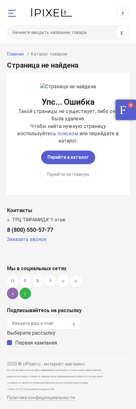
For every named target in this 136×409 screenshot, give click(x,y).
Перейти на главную (68, 174)
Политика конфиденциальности (41, 397)
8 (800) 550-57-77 (123, 12)
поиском (67, 134)
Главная (15, 54)
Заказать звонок (27, 239)
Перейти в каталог (68, 157)
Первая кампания (36, 343)
